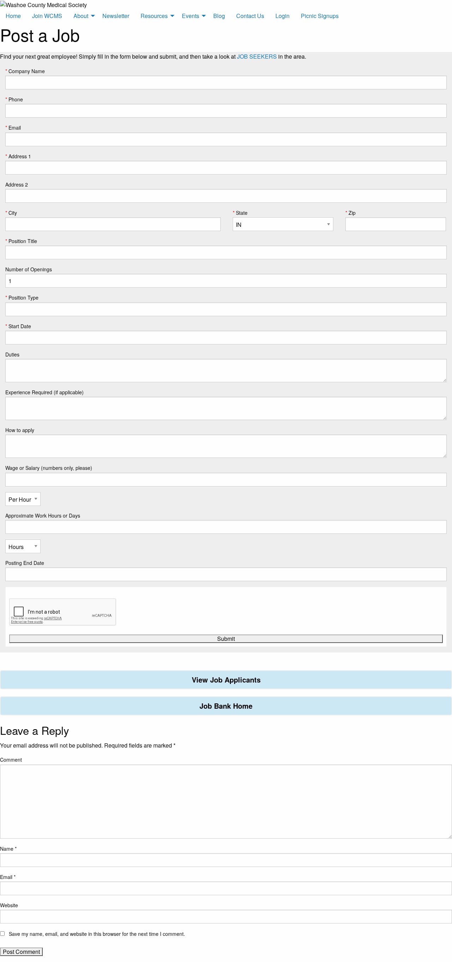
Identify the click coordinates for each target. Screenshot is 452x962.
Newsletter (115, 16)
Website (9, 905)
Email (14, 127)
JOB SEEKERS (257, 56)
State (242, 212)
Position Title (22, 240)
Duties (12, 354)
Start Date (19, 326)
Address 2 (16, 184)
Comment (11, 759)
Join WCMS (47, 16)
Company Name (26, 71)
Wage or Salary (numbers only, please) (48, 467)
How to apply (19, 429)
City (12, 212)
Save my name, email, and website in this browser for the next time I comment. (97, 933)
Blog (219, 16)
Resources (154, 16)
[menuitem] (13, 16)
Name (8, 848)
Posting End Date (24, 562)
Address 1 (19, 156)
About (80, 16)
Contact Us (250, 16)
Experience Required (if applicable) (44, 392)
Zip (352, 212)
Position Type (23, 297)
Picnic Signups (320, 16)
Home (13, 16)
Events (190, 16)
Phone (15, 99)
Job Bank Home (226, 706)
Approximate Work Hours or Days (42, 515)
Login (282, 16)
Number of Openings (28, 269)
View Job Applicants (226, 679)
